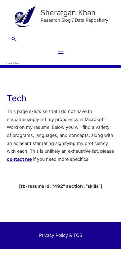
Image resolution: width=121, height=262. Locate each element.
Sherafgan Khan (68, 12)
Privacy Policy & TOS (60, 235)
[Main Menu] (60, 54)
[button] (60, 39)
